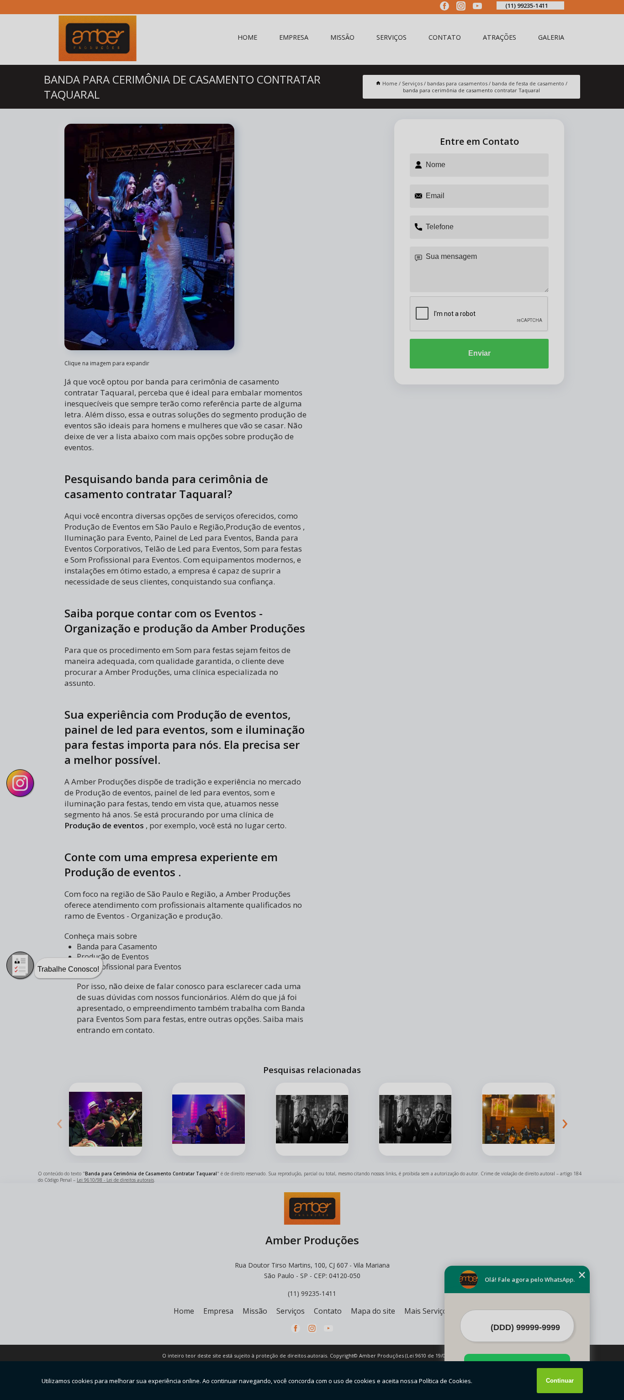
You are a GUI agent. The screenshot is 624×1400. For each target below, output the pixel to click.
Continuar (560, 1380)
